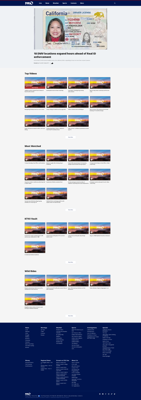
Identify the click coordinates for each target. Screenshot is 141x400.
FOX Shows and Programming (75, 370)
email (100, 394)
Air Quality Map (59, 334)
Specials (105, 328)
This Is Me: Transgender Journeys (108, 345)
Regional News (46, 360)
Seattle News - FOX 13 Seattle (46, 369)
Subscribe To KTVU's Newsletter (77, 380)
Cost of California (91, 333)
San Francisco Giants (77, 336)
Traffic (42, 331)
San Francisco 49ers (76, 333)
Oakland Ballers (75, 341)
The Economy (28, 364)
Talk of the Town (107, 343)
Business (27, 338)
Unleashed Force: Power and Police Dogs (93, 337)
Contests (43, 333)
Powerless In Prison (92, 335)
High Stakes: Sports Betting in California (109, 335)
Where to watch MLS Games (61, 384)
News (27, 328)
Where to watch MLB (61, 367)
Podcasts (27, 342)
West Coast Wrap (29, 344)
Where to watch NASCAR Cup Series (62, 369)
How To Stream (75, 362)
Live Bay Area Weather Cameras (61, 332)
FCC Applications (76, 386)
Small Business (28, 366)
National (27, 331)
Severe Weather (60, 340)
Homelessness (90, 331)
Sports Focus (106, 341)
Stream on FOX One (62, 360)
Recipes (42, 335)
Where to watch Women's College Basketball (62, 377)
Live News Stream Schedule (76, 375)
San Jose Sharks (75, 345)
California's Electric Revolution (107, 330)
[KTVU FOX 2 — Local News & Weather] (30, 3)
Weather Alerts (59, 329)
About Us (75, 360)
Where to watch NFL (61, 362)
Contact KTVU (75, 367)
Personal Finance (29, 362)
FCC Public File (75, 384)
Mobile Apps (75, 377)
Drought (27, 335)
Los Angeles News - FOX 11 (47, 363)
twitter (114, 394)
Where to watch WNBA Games (61, 380)
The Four (105, 333)
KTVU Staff (74, 364)
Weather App (59, 341)
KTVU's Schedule (76, 372)
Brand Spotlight (106, 356)
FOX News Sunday (29, 345)
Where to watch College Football (62, 365)
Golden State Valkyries (77, 338)
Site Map (74, 382)
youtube (103, 394)
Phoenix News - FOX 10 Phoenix (46, 366)
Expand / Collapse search (115, 3)
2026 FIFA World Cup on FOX (77, 330)
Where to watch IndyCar (62, 372)
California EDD (90, 329)
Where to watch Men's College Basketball (61, 374)
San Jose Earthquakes (77, 347)
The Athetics (75, 343)
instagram (109, 394)
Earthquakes (59, 338)
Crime (26, 333)
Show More (70, 137)
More (82, 3)
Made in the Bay (106, 337)
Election (27, 347)
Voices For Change (107, 351)
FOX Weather (59, 343)
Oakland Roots (75, 340)
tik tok (111, 394)
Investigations (92, 328)
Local (26, 329)
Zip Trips (43, 329)
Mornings (44, 328)
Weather (59, 328)
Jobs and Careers (76, 366)
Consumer (27, 340)
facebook (106, 394)
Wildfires (27, 336)
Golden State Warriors (77, 334)
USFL (73, 348)
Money (27, 360)
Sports (74, 328)
